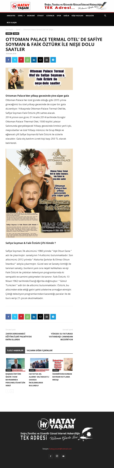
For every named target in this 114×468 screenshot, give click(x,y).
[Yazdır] (46, 60)
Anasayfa (11, 16)
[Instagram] (57, 456)
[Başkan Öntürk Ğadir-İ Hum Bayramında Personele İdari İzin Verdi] (16, 364)
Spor (59, 16)
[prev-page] (7, 391)
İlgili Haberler (15, 350)
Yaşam (15, 33)
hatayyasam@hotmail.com (60, 449)
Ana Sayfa (9, 29)
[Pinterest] (21, 60)
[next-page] (11, 391)
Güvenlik (50, 16)
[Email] (40, 60)
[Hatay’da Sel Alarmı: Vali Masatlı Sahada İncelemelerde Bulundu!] (39, 364)
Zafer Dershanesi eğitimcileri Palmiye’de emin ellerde (19, 336)
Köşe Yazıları (77, 16)
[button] (105, 15)
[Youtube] (63, 456)
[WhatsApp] (27, 60)
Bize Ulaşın (12, 22)
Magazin (90, 16)
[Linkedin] (34, 60)
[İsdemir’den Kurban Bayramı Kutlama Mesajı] (62, 364)
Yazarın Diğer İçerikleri (40, 350)
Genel (20, 16)
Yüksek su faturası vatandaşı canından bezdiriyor (61, 336)
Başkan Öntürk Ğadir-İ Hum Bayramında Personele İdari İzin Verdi (15, 380)
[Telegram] (53, 60)
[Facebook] (8, 60)
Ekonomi (31, 16)
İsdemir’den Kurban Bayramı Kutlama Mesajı (62, 377)
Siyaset (40, 16)
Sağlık (66, 16)
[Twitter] (15, 60)
